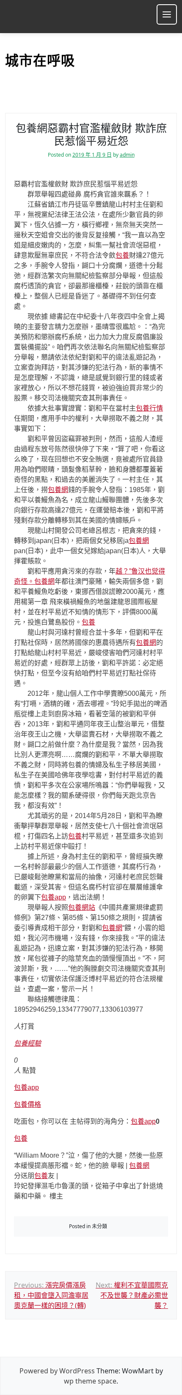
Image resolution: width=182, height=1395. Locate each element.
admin (127, 154)
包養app (53, 897)
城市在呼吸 (40, 60)
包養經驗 (27, 1043)
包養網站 (81, 907)
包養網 (58, 489)
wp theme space (90, 1381)
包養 (122, 255)
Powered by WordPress (57, 1370)
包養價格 (27, 1104)
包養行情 (149, 408)
